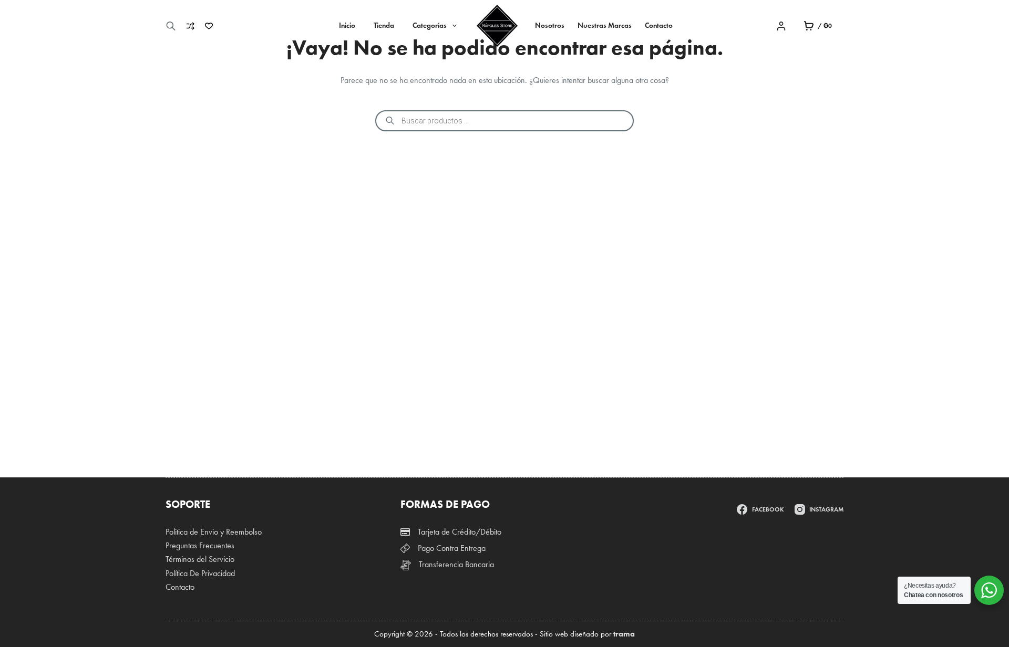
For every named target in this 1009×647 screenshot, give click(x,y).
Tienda (384, 25)
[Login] (781, 26)
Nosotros (549, 25)
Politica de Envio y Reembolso (214, 532)
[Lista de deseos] (209, 26)
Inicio (347, 25)
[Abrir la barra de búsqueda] (171, 26)
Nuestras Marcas (605, 25)
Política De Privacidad (200, 573)
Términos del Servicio (200, 559)
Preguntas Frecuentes (200, 545)
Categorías (430, 25)
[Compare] (190, 26)
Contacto (659, 25)
